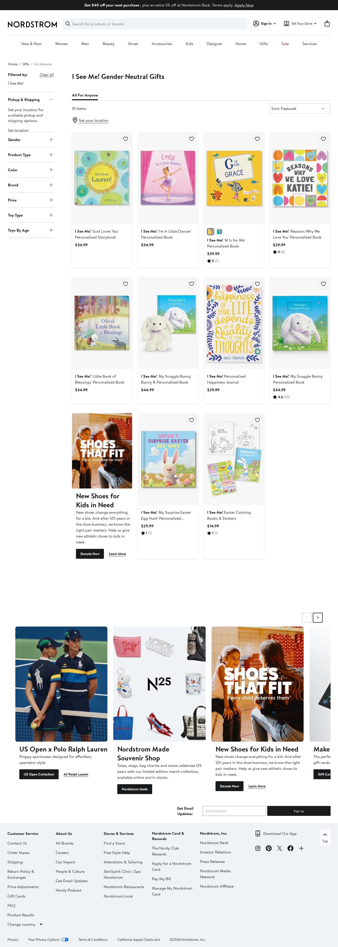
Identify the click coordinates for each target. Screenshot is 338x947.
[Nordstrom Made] (159, 684)
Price (12, 199)
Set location (18, 130)
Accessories (162, 43)
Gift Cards (16, 896)
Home (241, 43)
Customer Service (22, 833)
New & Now (31, 43)
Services (309, 43)
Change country (21, 924)
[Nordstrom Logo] (32, 24)
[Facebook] (290, 849)
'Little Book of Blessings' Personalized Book (99, 379)
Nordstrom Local (118, 896)
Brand (13, 184)
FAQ (11, 905)
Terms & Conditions (93, 939)
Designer (214, 43)
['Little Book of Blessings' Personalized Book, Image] (102, 323)
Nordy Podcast (68, 890)
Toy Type (15, 215)
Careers (62, 852)
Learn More (117, 553)
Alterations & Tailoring (123, 862)
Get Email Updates (72, 880)
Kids (189, 43)
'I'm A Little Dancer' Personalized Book (166, 234)
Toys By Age (18, 230)
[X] (280, 849)
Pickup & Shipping (24, 99)
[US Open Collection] (61, 684)
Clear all (47, 74)
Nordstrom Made (135, 789)
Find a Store (114, 843)
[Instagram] (258, 849)
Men (85, 43)
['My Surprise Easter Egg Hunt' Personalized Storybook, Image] (168, 459)
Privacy (12, 939)
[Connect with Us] (301, 849)
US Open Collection (39, 774)
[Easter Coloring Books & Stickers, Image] (234, 459)
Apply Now (244, 5)
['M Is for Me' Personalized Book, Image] (234, 178)
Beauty (109, 43)
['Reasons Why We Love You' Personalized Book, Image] (300, 178)
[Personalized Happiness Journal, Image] (234, 323)
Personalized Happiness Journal (226, 379)
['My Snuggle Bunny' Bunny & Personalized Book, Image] (168, 323)
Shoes (133, 43)
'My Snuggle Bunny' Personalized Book (298, 379)
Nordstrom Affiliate (217, 886)
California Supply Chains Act (139, 939)
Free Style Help (117, 852)
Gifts (264, 43)
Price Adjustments (23, 886)
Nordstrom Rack (214, 842)
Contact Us (17, 843)
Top (325, 841)
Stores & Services (119, 833)
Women (61, 43)
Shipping (15, 862)
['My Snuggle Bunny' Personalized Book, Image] (300, 323)
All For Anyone (85, 95)
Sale (285, 43)
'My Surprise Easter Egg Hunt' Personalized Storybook (166, 518)
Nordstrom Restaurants (124, 886)
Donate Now (89, 553)
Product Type (19, 154)
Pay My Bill (161, 878)
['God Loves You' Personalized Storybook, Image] (102, 178)
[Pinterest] (269, 849)
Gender (14, 139)
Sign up (299, 811)
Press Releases (212, 861)
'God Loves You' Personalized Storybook (97, 234)
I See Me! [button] (16, 83)
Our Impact (65, 862)
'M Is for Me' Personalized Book (226, 243)
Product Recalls (20, 915)
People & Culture (70, 871)
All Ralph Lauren (76, 774)
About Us (64, 833)
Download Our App (280, 833)
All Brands (64, 843)
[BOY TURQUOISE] (219, 231)
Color (13, 169)
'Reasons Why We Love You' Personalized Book (297, 234)
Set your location (93, 120)
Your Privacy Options (44, 939)
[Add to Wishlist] (125, 139)
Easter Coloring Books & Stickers (229, 515)
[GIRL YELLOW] (210, 231)
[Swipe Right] (318, 618)
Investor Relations (215, 852)
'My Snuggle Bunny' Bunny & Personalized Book (166, 379)
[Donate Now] (102, 450)
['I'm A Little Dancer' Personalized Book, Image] (168, 178)
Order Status (18, 852)
